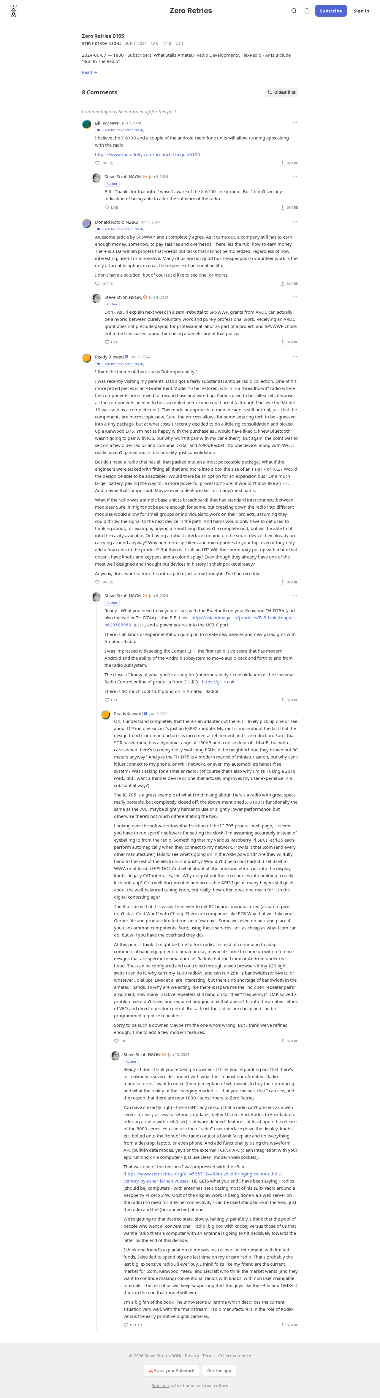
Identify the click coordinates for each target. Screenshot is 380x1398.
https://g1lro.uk (218, 682)
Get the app (219, 1370)
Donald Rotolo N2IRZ (116, 222)
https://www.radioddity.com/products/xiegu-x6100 (147, 154)
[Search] (294, 11)
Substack (161, 1385)
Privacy (192, 1356)
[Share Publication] (307, 11)
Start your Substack (174, 1370)
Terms (208, 1356)
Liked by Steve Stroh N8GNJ (123, 130)
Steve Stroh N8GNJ (101, 43)
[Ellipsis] (295, 122)
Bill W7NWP (107, 123)
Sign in (361, 11)
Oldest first (285, 92)
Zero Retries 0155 (103, 36)
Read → (89, 72)
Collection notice (234, 1356)
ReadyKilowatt (109, 357)
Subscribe (331, 11)
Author (112, 183)
